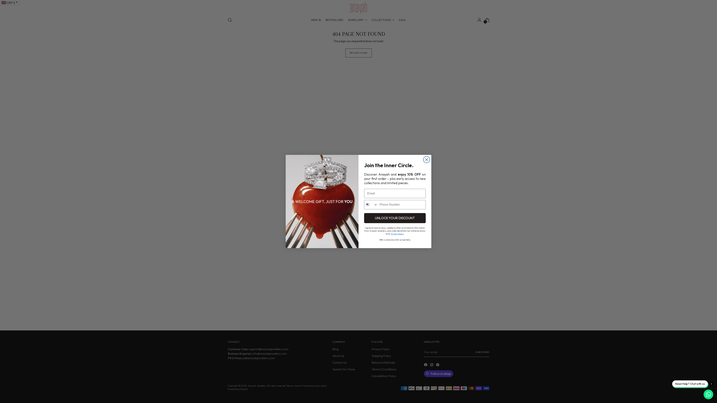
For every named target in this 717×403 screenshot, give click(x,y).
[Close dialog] (426, 159)
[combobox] (371, 204)
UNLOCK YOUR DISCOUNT (395, 218)
